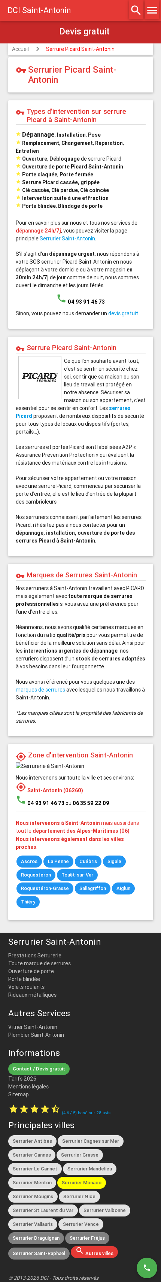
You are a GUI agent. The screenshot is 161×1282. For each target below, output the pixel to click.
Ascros (29, 861)
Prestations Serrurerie (34, 955)
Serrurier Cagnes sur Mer (90, 1141)
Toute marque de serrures (39, 963)
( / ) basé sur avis (86, 1112)
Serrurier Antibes (32, 1141)
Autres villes (94, 1251)
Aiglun (123, 888)
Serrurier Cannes (32, 1155)
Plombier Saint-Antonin (36, 1035)
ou (87, 803)
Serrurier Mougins (33, 1196)
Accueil (20, 49)
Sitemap (18, 1094)
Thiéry (28, 902)
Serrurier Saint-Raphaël (39, 1253)
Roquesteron (36, 875)
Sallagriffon (92, 888)
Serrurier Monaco (81, 1182)
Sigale (114, 861)
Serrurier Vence (81, 1224)
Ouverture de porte (31, 971)
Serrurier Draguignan (36, 1238)
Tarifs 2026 (22, 1078)
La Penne (58, 861)
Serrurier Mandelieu (89, 1169)
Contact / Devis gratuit (39, 1069)
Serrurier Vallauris (33, 1224)
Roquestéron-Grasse (45, 888)
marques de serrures (40, 689)
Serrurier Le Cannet (35, 1169)
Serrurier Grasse (79, 1155)
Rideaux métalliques (32, 994)
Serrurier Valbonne (104, 1210)
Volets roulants (26, 987)
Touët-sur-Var (77, 875)
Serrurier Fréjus (87, 1238)
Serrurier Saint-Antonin (67, 238)
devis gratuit (123, 313)
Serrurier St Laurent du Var (43, 1210)
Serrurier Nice (79, 1196)
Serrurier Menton (32, 1182)
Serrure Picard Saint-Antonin (80, 49)
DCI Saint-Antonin (39, 10)
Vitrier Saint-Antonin (32, 1027)
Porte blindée (24, 979)
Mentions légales (28, 1086)
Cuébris (88, 861)
